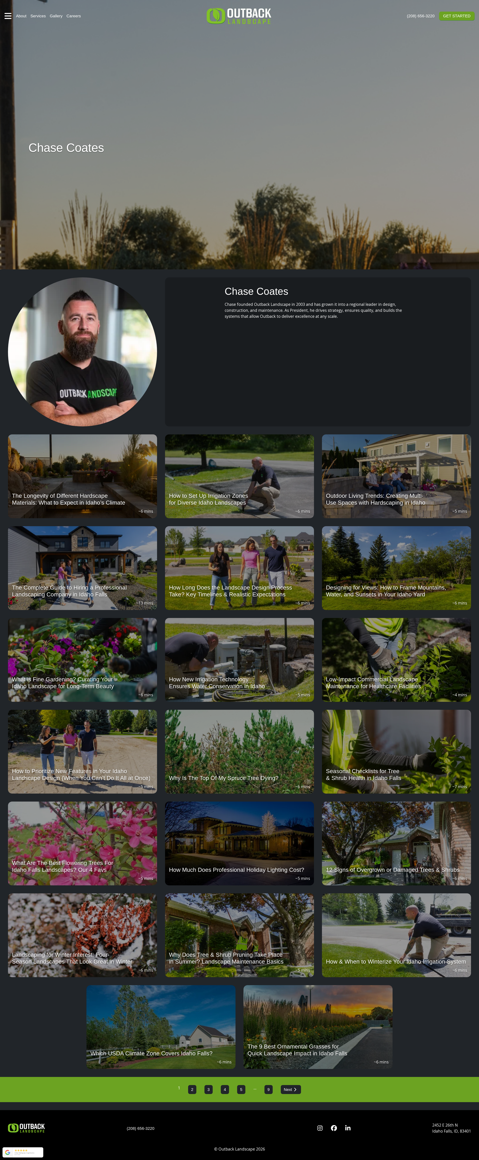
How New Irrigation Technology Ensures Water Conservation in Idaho (217, 682)
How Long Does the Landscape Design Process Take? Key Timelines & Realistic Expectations (230, 591)
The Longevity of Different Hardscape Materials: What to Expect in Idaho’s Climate (68, 499)
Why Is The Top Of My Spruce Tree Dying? (224, 778)
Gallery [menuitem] (56, 16)
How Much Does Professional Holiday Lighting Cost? (236, 870)
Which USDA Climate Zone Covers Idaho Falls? (151, 1053)
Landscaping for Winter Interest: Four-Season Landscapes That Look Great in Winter (72, 958)
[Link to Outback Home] (239, 16)
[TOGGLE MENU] (8, 16)
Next (288, 1089)
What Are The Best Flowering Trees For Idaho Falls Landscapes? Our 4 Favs (62, 866)
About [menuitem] (21, 16)
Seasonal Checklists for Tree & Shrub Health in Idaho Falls (363, 774)
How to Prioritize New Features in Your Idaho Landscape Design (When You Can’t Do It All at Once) (81, 774)
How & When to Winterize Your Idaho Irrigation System (396, 961)
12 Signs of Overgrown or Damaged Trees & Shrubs (393, 870)
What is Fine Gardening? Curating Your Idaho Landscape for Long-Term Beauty (63, 682)
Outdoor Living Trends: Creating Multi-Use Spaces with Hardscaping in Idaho (375, 499)
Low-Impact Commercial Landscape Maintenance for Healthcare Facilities (373, 682)
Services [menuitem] (38, 16)
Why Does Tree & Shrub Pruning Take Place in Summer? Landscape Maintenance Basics (226, 958)
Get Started (457, 16)
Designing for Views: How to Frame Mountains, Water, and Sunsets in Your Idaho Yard (386, 591)
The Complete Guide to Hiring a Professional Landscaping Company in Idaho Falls (69, 591)
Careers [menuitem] (73, 16)
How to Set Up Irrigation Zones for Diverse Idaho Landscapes (208, 499)
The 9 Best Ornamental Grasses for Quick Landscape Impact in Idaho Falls (297, 1050)
